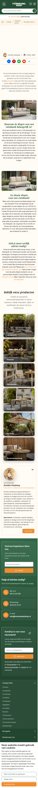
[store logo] (19, 4)
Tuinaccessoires (8, 719)
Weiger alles (8, 779)
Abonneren (20, 656)
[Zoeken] (34, 11)
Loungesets (6, 691)
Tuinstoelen (6, 694)
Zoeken (20, 570)
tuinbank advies (7, 277)
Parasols (5, 712)
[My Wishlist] (30, 3)
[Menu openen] (4, 4)
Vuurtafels (6, 708)
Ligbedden (6, 705)
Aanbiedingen (7, 726)
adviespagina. (19, 279)
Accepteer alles (9, 784)
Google (23, 667)
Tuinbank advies (17, 22)
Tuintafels (5, 698)
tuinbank (10, 81)
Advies (9, 22)
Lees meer (28, 531)
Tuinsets (5, 687)
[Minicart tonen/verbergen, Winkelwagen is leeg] (34, 3)
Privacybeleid (11, 664)
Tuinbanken (6, 701)
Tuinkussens (6, 715)
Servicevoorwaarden (11, 667)
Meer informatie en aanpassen (14, 774)
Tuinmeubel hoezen (9, 722)
